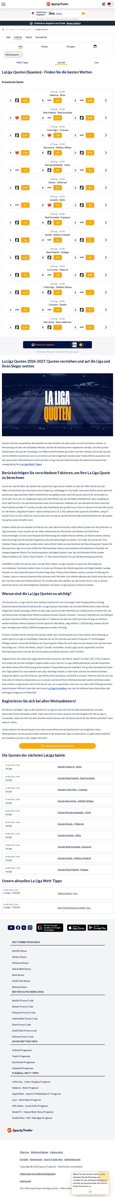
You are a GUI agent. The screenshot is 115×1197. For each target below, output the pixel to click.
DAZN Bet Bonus (21, 980)
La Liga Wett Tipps (31, 464)
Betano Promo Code (22, 1006)
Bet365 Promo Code (22, 1000)
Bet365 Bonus (19, 950)
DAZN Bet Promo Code (24, 1030)
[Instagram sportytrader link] (30, 927)
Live (96, 62)
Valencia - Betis (57, 95)
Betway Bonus (19, 986)
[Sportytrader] (3, 29)
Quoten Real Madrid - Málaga (73, 869)
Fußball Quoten (25, 29)
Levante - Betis (57, 199)
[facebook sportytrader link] (18, 927)
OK (90, 1191)
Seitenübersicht (72, 1159)
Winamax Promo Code (23, 1012)
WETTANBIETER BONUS (26, 942)
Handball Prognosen (22, 1068)
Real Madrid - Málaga (57, 252)
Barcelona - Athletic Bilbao (57, 147)
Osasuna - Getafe (57, 304)
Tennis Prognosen (21, 1056)
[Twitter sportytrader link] (24, 927)
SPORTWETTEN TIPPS (25, 1041)
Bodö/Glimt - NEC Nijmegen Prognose (32, 1117)
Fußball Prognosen (22, 1050)
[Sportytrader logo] (57, 1130)
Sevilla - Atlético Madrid (57, 234)
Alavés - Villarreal (58, 182)
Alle (8, 37)
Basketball (41, 37)
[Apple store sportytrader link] (76, 927)
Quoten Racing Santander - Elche (74, 812)
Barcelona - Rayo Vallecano (58, 322)
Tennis (28, 37)
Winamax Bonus (20, 962)
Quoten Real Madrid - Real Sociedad (76, 778)
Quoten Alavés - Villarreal (71, 823)
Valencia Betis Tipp (67, 893)
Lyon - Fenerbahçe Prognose (26, 1099)
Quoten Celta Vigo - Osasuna (72, 789)
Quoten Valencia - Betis (70, 766)
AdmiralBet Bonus (21, 968)
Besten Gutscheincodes (28, 991)
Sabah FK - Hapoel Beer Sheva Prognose (32, 1111)
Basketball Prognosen (23, 1062)
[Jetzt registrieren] (104, 4)
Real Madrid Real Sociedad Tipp (74, 907)
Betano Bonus (19, 956)
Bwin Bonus (18, 974)
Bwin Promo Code (21, 1024)
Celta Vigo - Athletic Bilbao (57, 287)
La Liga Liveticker (57, 688)
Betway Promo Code (23, 1036)
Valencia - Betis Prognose (25, 1087)
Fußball (18, 37)
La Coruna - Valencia (57, 269)
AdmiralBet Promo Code (25, 1018)
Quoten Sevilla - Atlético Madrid (74, 858)
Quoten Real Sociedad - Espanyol (74, 846)
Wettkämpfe (12, 54)
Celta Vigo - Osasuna (57, 130)
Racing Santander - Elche (57, 164)
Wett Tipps (22, 62)
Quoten (12, 29)
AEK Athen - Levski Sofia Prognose (30, 1105)
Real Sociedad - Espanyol (57, 217)
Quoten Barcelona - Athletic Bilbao (76, 800)
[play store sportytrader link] (97, 927)
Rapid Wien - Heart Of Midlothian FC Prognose (36, 1093)
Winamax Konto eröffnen (60, 745)
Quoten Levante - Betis (69, 835)
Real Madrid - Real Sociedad (57, 112)
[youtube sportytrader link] (11, 927)
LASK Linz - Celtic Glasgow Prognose (31, 1081)
